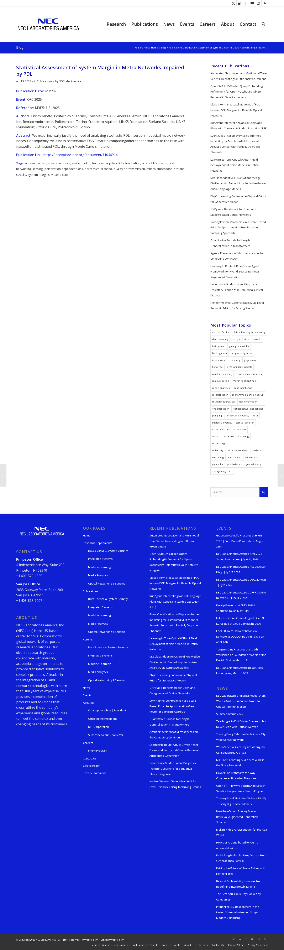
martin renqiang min (244, 380)
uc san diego (219, 443)
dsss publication (240, 339)
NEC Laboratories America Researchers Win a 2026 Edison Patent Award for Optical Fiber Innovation (241, 701)
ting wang (243, 436)
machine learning (222, 373)
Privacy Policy (90, 939)
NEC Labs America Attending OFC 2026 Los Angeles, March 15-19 (239, 670)
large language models (239, 366)
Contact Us (89, 758)
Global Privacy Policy (112, 939)
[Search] (263, 24)
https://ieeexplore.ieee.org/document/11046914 (80, 154)
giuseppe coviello (239, 346)
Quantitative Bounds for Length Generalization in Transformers (230, 243)
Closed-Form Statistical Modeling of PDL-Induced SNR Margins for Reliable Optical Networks (236, 110)
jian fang (235, 360)
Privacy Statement (94, 773)
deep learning (220, 339)
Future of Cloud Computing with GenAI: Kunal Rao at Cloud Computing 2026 (240, 620)
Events (87, 695)
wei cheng (218, 457)
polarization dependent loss (63, 169)
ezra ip (257, 339)
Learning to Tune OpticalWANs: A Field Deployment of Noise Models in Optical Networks (234, 165)
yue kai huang (253, 464)
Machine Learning (99, 567)
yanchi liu (217, 464)
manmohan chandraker (249, 373)
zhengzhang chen (222, 471)
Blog (19, 47)
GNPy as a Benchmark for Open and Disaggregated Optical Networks (233, 211)
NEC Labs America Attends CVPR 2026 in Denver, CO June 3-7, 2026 (241, 595)
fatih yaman (218, 346)
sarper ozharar (220, 429)
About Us (88, 703)
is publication (219, 360)
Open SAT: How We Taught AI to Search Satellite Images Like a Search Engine (240, 788)
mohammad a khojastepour (247, 394)
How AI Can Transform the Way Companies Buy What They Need (237, 775)
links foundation (129, 163)
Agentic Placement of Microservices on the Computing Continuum (237, 255)
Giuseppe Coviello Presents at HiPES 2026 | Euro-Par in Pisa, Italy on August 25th (240, 541)
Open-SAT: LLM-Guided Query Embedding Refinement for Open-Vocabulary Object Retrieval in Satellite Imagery (236, 91)
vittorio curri (59, 175)
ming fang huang (242, 387)
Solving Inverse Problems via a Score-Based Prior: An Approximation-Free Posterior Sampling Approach (238, 227)
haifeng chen (219, 353)
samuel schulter (245, 422)
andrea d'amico (35, 163)
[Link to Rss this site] (265, 3)
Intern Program (97, 750)
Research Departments (97, 543)
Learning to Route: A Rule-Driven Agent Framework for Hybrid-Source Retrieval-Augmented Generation (235, 271)
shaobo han (239, 429)
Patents (88, 639)
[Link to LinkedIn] (240, 3)
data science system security (249, 332)
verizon (256, 450)
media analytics (221, 387)
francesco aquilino (104, 163)
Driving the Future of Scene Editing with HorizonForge (240, 871)
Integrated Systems (100, 559)
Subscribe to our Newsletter (105, 735)
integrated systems (241, 353)
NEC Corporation (98, 727)
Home (86, 535)
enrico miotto (81, 163)
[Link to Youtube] (252, 3)
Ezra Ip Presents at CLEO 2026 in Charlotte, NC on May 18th (236, 608)
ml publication (220, 394)
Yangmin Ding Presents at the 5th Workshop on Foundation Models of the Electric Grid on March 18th (241, 655)
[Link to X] (233, 3)
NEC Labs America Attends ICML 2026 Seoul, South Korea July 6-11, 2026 (239, 556)
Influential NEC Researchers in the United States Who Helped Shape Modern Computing (237, 912)
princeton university (237, 415)
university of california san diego (230, 450)
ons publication (152, 163)
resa (255, 415)
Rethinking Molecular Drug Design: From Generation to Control (241, 858)
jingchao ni (250, 360)
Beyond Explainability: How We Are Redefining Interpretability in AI (238, 883)
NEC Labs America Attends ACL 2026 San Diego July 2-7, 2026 (241, 569)
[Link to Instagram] (258, 3)
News (86, 688)
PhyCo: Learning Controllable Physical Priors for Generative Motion (238, 198)
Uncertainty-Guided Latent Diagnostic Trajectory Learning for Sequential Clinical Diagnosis (236, 289)
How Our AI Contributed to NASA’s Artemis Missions (237, 845)
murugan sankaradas (223, 401)
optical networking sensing (248, 408)
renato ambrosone (159, 169)
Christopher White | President (107, 710)
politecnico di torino (98, 169)
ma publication (220, 380)
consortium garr (59, 163)
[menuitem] (116, 24)
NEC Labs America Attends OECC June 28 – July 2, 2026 (241, 582)
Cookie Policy (91, 766)
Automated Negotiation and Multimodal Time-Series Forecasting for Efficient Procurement (238, 76)
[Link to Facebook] (246, 3)
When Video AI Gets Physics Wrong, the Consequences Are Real (241, 749)
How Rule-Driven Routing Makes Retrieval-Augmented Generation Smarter (237, 816)
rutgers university (222, 422)
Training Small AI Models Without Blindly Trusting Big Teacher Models (241, 801)
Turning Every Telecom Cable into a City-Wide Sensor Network (241, 736)
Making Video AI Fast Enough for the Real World (242, 832)
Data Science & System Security (108, 550)
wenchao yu (234, 457)
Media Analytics (98, 575)
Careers (88, 743)
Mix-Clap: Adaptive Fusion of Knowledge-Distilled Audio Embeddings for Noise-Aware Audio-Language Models (238, 183)
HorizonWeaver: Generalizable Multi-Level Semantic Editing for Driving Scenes (237, 305)
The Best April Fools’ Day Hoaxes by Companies (238, 896)
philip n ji (217, 415)
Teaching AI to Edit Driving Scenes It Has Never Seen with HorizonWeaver (241, 723)
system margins (39, 175)
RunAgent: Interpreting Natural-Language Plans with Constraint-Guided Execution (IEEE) (238, 125)
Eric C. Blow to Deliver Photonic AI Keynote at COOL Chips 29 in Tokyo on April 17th (240, 636)
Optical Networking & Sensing (106, 583)
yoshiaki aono (234, 464)
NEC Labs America (70, 81)
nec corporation (248, 401)
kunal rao (217, 366)
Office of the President (102, 719)
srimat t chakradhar (223, 436)
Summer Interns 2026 (229, 714)
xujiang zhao (252, 457)
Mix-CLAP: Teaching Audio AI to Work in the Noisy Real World (240, 762)
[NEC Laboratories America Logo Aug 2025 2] (48, 24)
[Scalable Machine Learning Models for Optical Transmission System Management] (3, 475)
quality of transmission (129, 169)
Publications (44, 81)
